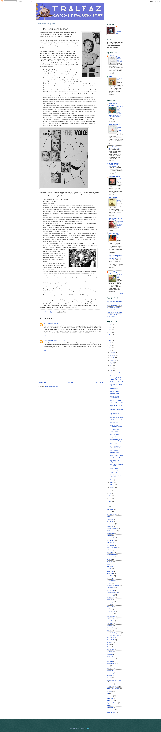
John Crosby (110, 613)
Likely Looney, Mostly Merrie (114, 312)
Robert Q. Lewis (111, 659)
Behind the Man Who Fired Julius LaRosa (116, 426)
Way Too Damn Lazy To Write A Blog (115, 219)
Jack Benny (110, 602)
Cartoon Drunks (114, 468)
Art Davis (109, 512)
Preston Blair (110, 656)
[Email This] (58, 312)
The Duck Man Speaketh (116, 382)
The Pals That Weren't (116, 400)
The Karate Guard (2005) (119, 276)
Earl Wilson (110, 550)
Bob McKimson (111, 524)
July (111, 365)
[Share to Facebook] (63, 312)
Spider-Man (110, 670)
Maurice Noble (110, 640)
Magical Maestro (111, 637)
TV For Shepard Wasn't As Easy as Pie (120, 59)
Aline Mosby (110, 509)
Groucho (109, 583)
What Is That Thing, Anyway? (115, 461)
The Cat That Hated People (114, 680)
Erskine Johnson (111, 554)
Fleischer (109, 561)
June (111, 368)
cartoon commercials (112, 528)
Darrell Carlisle (48, 340)
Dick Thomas (110, 542)
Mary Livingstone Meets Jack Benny (116, 475)
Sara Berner (110, 661)
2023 (110, 332)
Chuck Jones (110, 533)
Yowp (47, 312)
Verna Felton (110, 698)
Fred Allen (109, 569)
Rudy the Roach (114, 443)
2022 (110, 335)
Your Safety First (114, 393)
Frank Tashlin (110, 566)
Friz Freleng (110, 573)
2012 (110, 498)
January (112, 487)
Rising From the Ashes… (115, 148)
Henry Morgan (110, 597)
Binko (108, 516)
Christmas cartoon (111, 531)
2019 (110, 342)
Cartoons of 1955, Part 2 (116, 403)
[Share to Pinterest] (65, 312)
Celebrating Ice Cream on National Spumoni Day (120, 224)
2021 (110, 337)
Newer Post (42, 383)
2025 (110, 327)
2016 (110, 350)
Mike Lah (109, 647)
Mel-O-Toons (110, 642)
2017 (110, 348)
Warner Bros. (110, 710)
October (112, 357)
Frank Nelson (110, 564)
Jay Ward (109, 604)
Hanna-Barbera (111, 587)
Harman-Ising (110, 595)
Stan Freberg (110, 673)
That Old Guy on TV (115, 391)
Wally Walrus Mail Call (116, 420)
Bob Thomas (110, 526)
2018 (110, 345)
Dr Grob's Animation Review (114, 305)
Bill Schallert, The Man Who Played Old (116, 446)
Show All (121, 293)
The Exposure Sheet (114, 124)
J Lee (45, 323)
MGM (108, 644)
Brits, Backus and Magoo (116, 417)
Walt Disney (110, 705)
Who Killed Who (111, 712)
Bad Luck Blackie (111, 514)
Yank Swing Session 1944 (120, 200)
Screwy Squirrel (111, 663)
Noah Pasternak (113, 233)
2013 (110, 496)
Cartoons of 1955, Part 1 (116, 455)
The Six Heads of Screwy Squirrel (114, 397)
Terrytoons (109, 675)
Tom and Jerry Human (113, 686)
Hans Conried (110, 590)
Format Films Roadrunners (114, 310)
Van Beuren (110, 696)
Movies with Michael (114, 176)
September (113, 360)
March (112, 482)
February (112, 485)
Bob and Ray (110, 519)
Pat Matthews (110, 651)
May (111, 370)
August (112, 363)
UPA (108, 693)
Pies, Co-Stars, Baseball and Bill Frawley (116, 465)
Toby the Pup (110, 684)
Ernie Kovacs (110, 552)
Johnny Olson (110, 621)
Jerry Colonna (110, 606)
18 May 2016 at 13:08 (53, 323)
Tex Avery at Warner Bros (113, 307)
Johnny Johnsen (111, 618)
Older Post (99, 383)
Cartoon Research (114, 163)
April (111, 479)
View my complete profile (118, 31)
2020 (110, 340)
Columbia (109, 535)
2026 (110, 324)
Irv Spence (109, 599)
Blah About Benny (114, 452)
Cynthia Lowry (110, 540)
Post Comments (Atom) (51, 386)
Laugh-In (109, 630)
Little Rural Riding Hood (113, 635)
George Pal (110, 578)
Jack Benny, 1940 (114, 429)
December (113, 352)
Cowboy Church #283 (119, 179)
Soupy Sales (110, 668)
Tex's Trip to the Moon (116, 372)
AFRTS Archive (113, 197)
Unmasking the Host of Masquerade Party (116, 440)
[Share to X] (61, 312)
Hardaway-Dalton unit (112, 592)
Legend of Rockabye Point (114, 632)
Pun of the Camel (114, 434)
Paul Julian (110, 654)
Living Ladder (113, 437)
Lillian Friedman (114, 431)
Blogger (89, 728)
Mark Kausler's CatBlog (115, 255)
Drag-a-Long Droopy (112, 547)
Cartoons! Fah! (114, 422)
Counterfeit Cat (111, 538)
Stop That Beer (114, 450)
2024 (110, 330)
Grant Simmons (111, 580)
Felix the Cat (110, 557)
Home (70, 383)
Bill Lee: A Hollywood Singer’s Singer (114, 165)
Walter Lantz (110, 707)
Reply (45, 335)
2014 (110, 493)
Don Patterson (110, 545)
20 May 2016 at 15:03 (59, 340)
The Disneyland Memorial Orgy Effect (119, 237)
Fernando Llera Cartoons (113, 104)
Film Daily (109, 559)
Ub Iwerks (109, 691)
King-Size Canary (111, 628)
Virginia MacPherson (112, 703)
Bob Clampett (110, 521)
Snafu (108, 666)
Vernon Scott (110, 700)
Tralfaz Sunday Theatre (113, 688)
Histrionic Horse (114, 388)
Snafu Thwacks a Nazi (116, 458)
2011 (110, 501)
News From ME (113, 147)
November (113, 355)
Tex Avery (109, 677)
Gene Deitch (110, 576)
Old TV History (113, 56)
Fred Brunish (110, 571)
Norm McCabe (110, 649)
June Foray (110, 623)
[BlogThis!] (60, 312)
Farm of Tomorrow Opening (114, 414)
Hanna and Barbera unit (113, 585)
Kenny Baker (110, 625)
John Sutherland (111, 616)
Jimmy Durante (111, 611)
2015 (110, 490)
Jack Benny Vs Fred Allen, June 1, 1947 (115, 378)
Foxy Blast (112, 375)
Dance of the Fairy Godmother (115, 471)
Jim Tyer (109, 609)
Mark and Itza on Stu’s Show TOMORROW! (114, 257)
